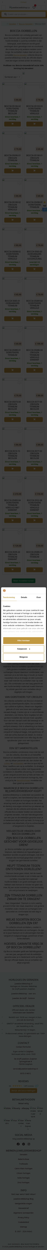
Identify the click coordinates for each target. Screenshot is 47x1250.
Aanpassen (22, 649)
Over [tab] (38, 597)
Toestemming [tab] (9, 597)
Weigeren (23, 657)
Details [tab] (24, 597)
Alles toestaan (23, 640)
